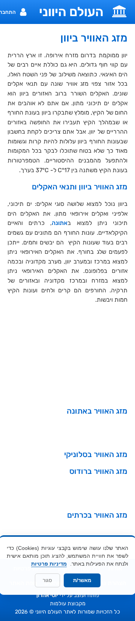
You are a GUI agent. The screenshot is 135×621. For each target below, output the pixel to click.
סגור (47, 580)
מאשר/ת (82, 580)
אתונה (60, 222)
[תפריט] (119, 10)
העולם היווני (71, 12)
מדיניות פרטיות (49, 564)
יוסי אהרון (47, 595)
